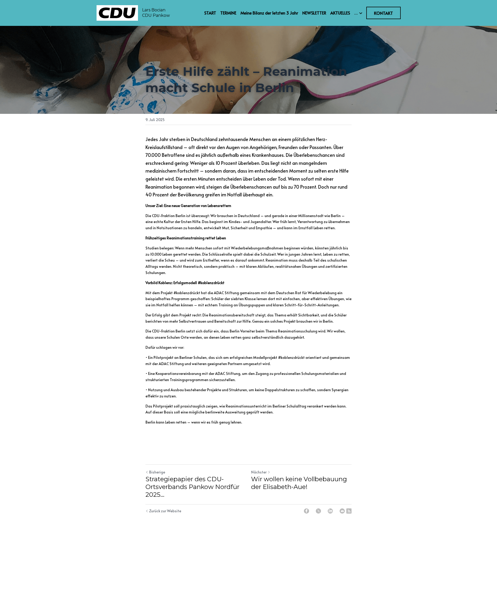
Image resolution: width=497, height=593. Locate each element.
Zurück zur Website (165, 510)
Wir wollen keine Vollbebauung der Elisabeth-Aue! (299, 483)
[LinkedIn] (330, 511)
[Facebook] (306, 511)
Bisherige (157, 472)
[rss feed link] (349, 511)
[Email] (342, 511)
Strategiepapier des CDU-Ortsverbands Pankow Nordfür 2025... (192, 486)
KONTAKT (383, 13)
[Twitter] (318, 511)
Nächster (259, 472)
